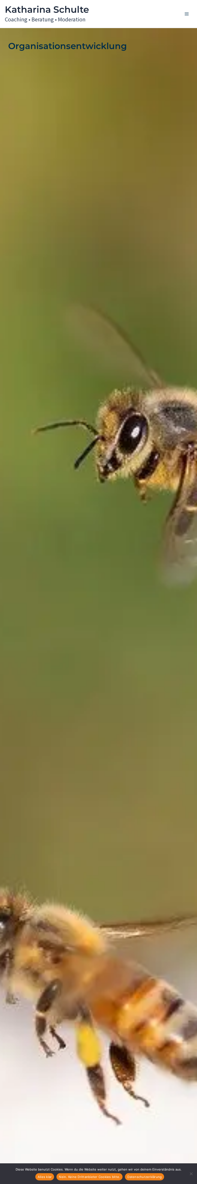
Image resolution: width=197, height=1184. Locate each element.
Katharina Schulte (47, 9)
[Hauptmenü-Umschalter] (186, 13)
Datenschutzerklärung (144, 1177)
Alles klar (45, 1177)
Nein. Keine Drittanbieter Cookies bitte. (89, 1177)
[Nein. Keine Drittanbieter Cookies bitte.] (191, 1173)
